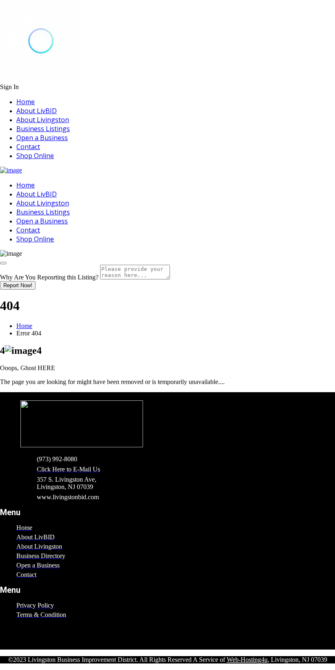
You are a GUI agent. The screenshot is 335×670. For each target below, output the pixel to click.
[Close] (3, 263)
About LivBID (36, 110)
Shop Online (35, 155)
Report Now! (17, 285)
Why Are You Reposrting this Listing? (49, 277)
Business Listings (43, 128)
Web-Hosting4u (247, 659)
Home (25, 101)
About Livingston (42, 119)
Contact (28, 146)
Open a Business (42, 137)
